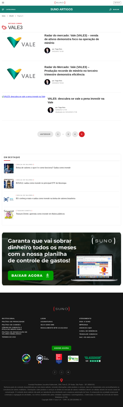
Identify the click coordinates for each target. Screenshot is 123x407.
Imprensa (83, 325)
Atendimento (85, 318)
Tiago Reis (58, 49)
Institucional (8, 318)
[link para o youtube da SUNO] (68, 372)
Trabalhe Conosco (88, 334)
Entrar (117, 2)
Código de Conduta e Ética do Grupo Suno (12, 328)
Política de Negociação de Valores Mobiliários (14, 333)
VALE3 (11, 16)
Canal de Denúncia (88, 331)
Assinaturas (47, 322)
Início (3, 16)
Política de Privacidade (13, 322)
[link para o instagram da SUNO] (61, 372)
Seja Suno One (47, 325)
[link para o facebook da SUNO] (55, 372)
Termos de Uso (9, 337)
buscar (116, 9)
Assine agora (61, 348)
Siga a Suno (84, 322)
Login (43, 318)
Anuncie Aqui (85, 328)
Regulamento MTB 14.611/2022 (54, 328)
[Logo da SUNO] (60, 3)
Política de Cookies (11, 325)
